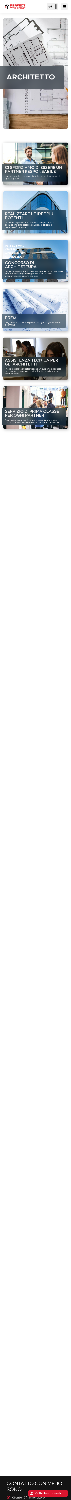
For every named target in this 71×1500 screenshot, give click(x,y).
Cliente (17, 1497)
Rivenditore (37, 1497)
